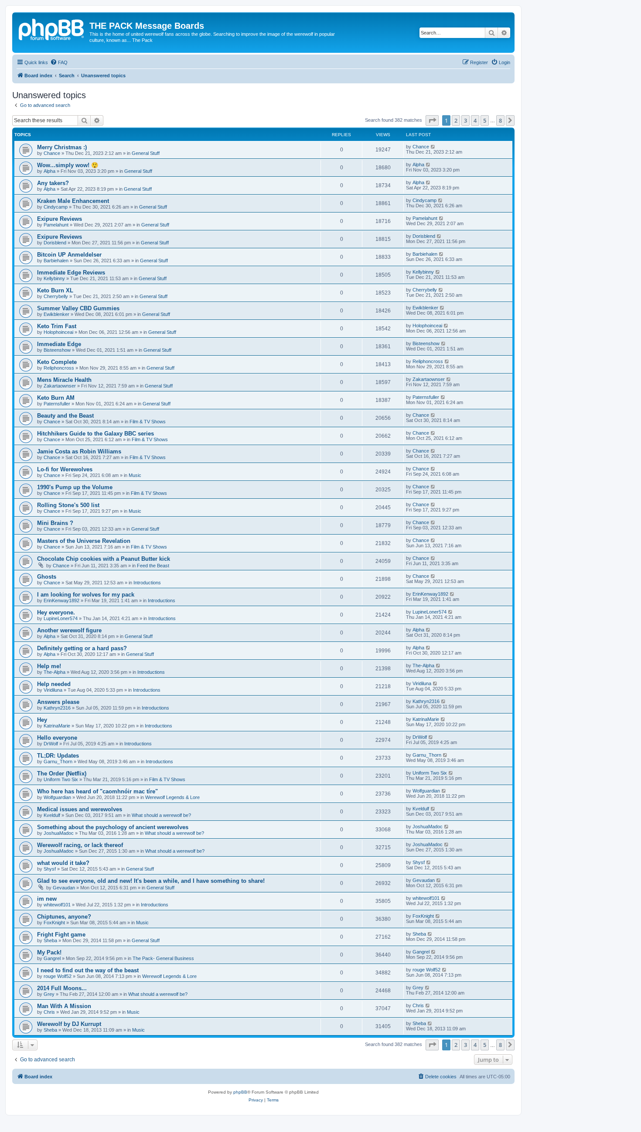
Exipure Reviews (59, 219)
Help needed (54, 684)
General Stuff (146, 153)
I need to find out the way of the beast (88, 970)
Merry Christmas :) (62, 147)
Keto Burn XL (55, 290)
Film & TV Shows (148, 421)
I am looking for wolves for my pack (85, 594)
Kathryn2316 (57, 707)
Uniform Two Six (61, 779)
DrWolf (51, 743)
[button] (432, 120)
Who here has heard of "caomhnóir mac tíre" (97, 791)
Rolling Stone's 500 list (68, 505)
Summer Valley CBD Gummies (78, 308)
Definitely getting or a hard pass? (82, 648)
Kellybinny (54, 278)
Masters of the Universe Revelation (83, 541)
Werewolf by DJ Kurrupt (69, 1024)
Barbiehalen (56, 260)
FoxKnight (54, 922)
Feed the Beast (153, 565)
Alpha (49, 171)
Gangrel (52, 958)
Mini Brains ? (55, 523)
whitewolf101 (57, 904)
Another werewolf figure (69, 630)
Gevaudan (64, 887)
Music (135, 475)
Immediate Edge (59, 344)
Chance (52, 153)
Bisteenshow (57, 350)
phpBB (240, 1092)
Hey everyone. (56, 612)
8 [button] (500, 120)
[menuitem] (59, 62)
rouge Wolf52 (58, 976)
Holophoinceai (58, 332)
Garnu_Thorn (58, 761)
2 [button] (455, 120)
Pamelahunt (56, 224)
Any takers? (53, 183)
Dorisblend (55, 242)
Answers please (58, 702)
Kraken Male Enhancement (73, 201)
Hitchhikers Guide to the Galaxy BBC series (95, 433)
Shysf (50, 868)
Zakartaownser (60, 385)
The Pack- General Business (163, 958)
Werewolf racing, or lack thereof (80, 845)
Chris (49, 1012)
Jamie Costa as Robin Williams (79, 451)
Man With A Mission (64, 1006)
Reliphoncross (59, 367)
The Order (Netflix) (61, 773)
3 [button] (465, 120)
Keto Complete (57, 362)
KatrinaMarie (57, 725)
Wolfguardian (57, 797)
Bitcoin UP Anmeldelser (69, 254)
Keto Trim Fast (56, 326)
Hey (42, 720)
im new (47, 898)
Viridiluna (53, 690)
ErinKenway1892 (61, 600)
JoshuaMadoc (59, 833)
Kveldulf (52, 815)
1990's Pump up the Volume (75, 487)
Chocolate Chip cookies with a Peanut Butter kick (103, 559)
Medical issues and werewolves (79, 809)
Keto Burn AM (56, 397)
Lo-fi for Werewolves (64, 469)
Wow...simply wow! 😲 (67, 165)
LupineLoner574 (61, 618)
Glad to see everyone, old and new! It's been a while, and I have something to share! (151, 881)
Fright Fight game (61, 934)
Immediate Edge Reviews (71, 272)
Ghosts (46, 576)
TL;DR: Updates (58, 755)
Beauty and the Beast (65, 415)
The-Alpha (54, 672)
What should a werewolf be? (161, 815)
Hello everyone (57, 737)
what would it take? (63, 863)
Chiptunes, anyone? (64, 916)
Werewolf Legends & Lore (172, 797)
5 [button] (484, 120)
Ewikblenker (56, 314)
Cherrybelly (56, 296)
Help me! (49, 666)
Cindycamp (56, 206)
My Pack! (49, 952)
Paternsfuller (57, 403)
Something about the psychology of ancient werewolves (112, 827)
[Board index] (51, 28)
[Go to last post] (433, 146)
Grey (49, 994)
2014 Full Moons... (62, 988)
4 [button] (475, 120)
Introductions (147, 582)
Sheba (50, 940)
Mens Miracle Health (64, 380)
